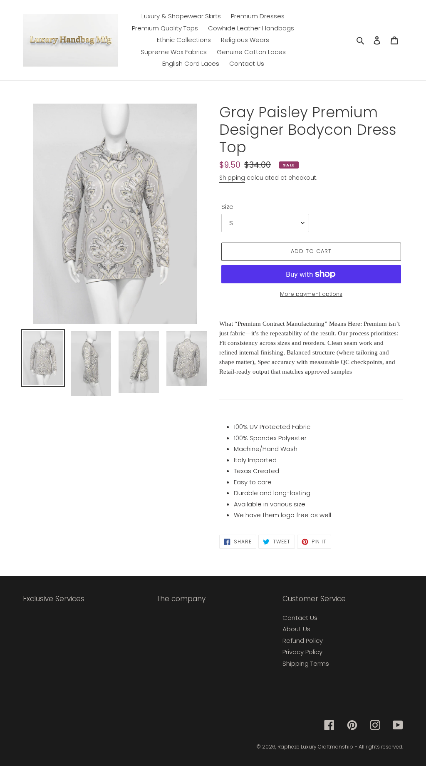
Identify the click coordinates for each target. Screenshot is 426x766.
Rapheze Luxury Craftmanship (315, 746)
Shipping (232, 178)
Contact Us (299, 617)
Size (227, 206)
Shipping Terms (305, 663)
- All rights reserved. (379, 746)
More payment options (311, 294)
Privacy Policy (302, 651)
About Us (296, 629)
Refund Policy (302, 640)
